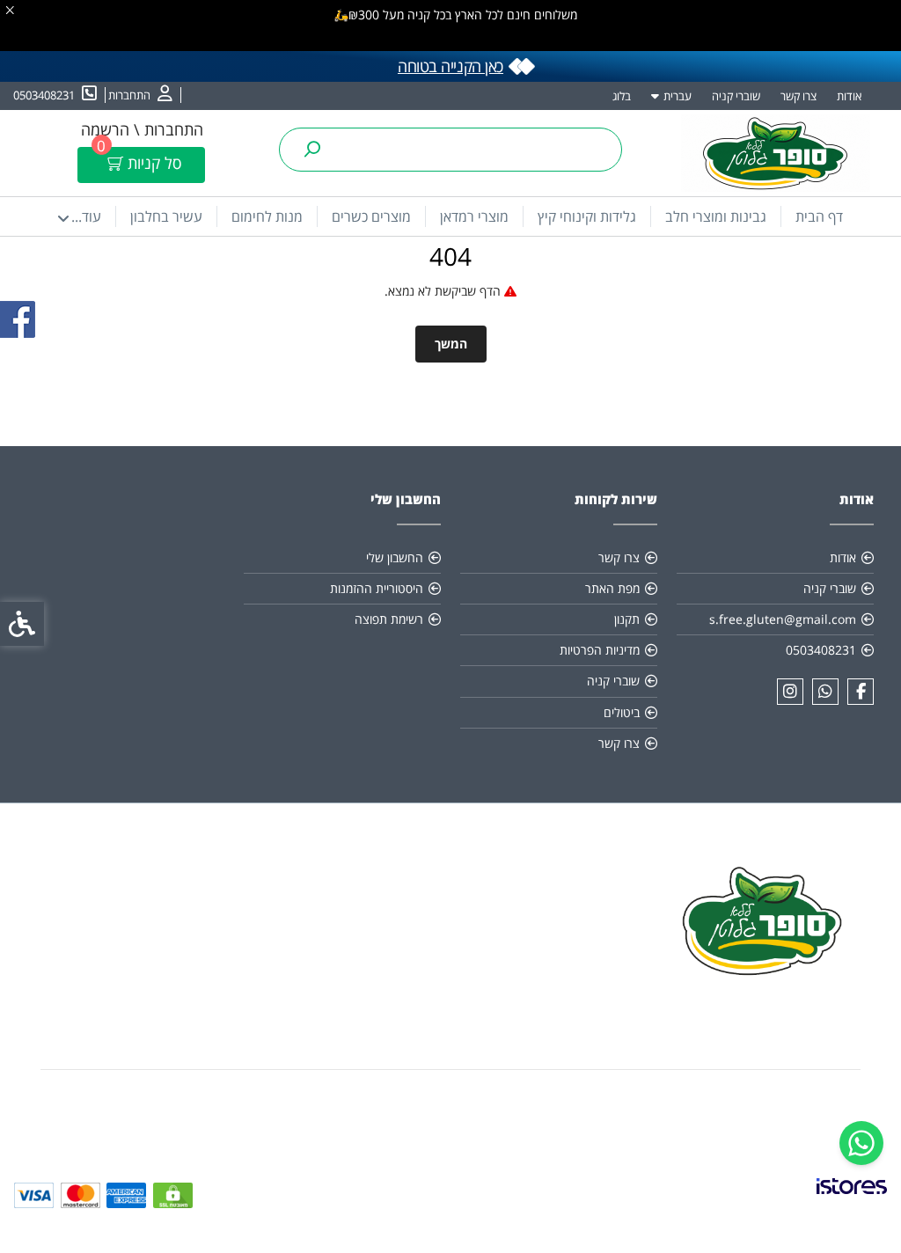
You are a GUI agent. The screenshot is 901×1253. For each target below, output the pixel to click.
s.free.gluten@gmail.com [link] (782, 619)
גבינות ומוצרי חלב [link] (715, 216)
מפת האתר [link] (612, 588)
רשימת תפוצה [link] (389, 619)
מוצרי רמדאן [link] (474, 216)
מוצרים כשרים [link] (371, 216)
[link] (861, 1143)
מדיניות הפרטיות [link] (600, 649)
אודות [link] (849, 96)
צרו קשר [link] (798, 96)
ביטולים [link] (622, 712)
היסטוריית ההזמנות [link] (376, 588)
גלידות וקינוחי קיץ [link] (587, 216)
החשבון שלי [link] (394, 557)
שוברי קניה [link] (736, 96)
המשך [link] (451, 343)
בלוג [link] (621, 96)
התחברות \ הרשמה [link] (142, 129)
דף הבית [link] (819, 216)
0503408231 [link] (821, 649)
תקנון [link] (627, 619)
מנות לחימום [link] (267, 216)
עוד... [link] (86, 216)
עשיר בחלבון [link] (166, 216)
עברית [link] (677, 96)
